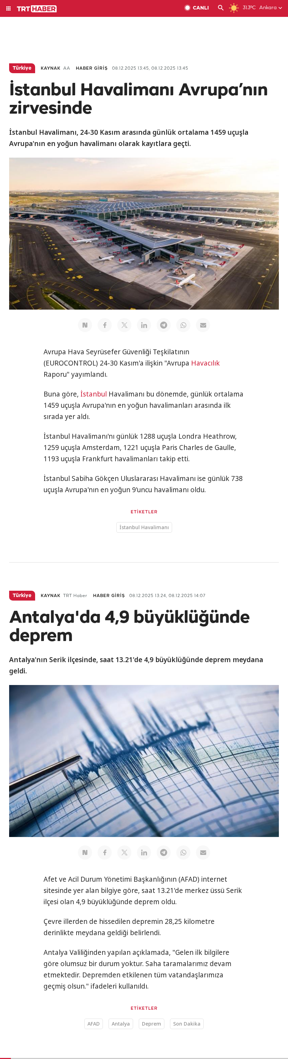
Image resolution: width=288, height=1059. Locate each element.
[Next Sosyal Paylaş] (85, 325)
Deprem (151, 1023)
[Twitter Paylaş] (124, 325)
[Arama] (221, 8)
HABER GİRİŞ (92, 68)
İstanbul (93, 394)
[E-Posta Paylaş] (203, 325)
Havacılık (205, 363)
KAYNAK (50, 68)
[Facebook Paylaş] (105, 325)
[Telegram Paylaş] (164, 325)
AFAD (93, 1023)
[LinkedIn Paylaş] (144, 325)
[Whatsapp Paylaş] (183, 325)
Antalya (121, 1023)
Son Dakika (187, 1023)
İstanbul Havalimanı (144, 527)
